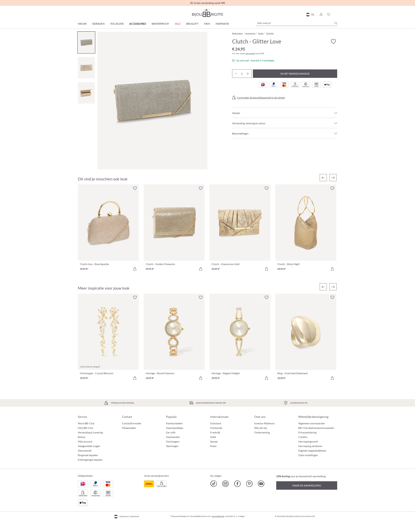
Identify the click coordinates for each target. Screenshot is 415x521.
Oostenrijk (216, 427)
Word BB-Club (86, 423)
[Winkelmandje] (336, 14)
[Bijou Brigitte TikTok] (213, 483)
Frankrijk (215, 432)
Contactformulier (131, 423)
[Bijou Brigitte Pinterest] (249, 483)
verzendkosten (218, 516)
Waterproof (160, 23)
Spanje (214, 441)
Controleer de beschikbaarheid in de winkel (261, 97)
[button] (321, 14)
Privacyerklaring (307, 432)
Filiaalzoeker (129, 427)
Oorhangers (172, 441)
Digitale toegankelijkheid (312, 450)
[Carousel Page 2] (86, 67)
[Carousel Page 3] (86, 92)
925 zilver (117, 23)
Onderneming (262, 432)
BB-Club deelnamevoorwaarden (316, 427)
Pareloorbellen (174, 423)
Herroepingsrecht (308, 441)
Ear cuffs (171, 432)
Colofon (302, 436)
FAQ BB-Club (85, 427)
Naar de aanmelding (306, 485)
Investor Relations (264, 423)
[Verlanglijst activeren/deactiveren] (333, 41)
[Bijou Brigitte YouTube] (261, 483)
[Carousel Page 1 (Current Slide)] (86, 42)
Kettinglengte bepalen (90, 459)
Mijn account (85, 441)
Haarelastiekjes (174, 427)
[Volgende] (333, 177)
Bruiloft (192, 23)
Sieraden (98, 23)
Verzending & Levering (90, 432)
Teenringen (172, 446)
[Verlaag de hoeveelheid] (236, 73)
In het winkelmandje (295, 73)
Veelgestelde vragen (89, 446)
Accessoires (137, 23)
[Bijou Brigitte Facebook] (237, 483)
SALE (178, 23)
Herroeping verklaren (310, 446)
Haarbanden (173, 436)
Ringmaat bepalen (88, 455)
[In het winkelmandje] (135, 269)
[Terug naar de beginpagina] (207, 12)
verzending (250, 53)
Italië (213, 436)
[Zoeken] (336, 23)
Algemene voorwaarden (311, 423)
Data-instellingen (308, 455)
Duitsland (215, 423)
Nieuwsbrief (84, 450)
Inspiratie (222, 23)
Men (207, 23)
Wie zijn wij (260, 427)
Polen (213, 446)
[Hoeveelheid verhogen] (248, 73)
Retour (82, 436)
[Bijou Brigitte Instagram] (225, 483)
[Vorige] (323, 177)
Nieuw (82, 23)
